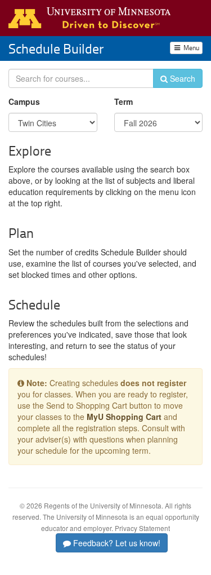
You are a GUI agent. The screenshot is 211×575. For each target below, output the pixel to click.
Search (181, 78)
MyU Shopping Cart (124, 416)
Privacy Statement (142, 528)
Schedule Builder (56, 48)
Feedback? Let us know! (115, 543)
